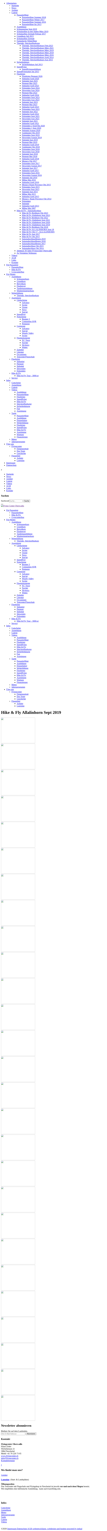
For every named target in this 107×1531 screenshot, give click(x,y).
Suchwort (5, 501)
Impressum (12, 1529)
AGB (29, 1529)
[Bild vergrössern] (18, 742)
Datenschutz (22, 1529)
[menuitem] (56, 133)
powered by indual (57, 1529)
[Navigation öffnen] (2, 504)
